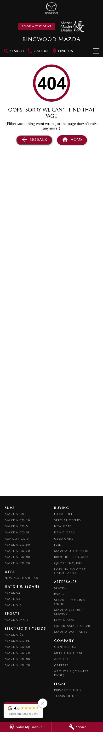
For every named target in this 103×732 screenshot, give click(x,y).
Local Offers (66, 514)
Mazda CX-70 (17, 551)
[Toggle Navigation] (96, 51)
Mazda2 (13, 592)
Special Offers (67, 520)
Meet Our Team (68, 653)
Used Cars (64, 538)
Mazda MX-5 (17, 619)
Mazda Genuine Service (69, 611)
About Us (63, 659)
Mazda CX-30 (17, 520)
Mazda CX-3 (16, 514)
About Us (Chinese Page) (71, 673)
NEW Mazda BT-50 (21, 578)
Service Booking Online (70, 602)
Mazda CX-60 (17, 544)
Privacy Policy (68, 690)
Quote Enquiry (68, 563)
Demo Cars (64, 532)
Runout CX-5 (17, 538)
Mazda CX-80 (17, 557)
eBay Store (64, 619)
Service (61, 588)
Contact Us (65, 647)
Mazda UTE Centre (71, 551)
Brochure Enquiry (71, 557)
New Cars (63, 526)
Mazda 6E (14, 605)
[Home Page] (51, 8)
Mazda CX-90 (17, 563)
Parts (59, 594)
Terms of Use (66, 696)
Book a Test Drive (37, 26)
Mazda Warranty (71, 632)
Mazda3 (13, 599)
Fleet (58, 544)
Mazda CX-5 (16, 526)
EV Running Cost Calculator (70, 571)
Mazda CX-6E (17, 532)
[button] (23, 710)
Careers (61, 665)
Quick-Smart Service (74, 626)
